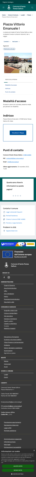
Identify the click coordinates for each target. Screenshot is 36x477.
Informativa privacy (10, 442)
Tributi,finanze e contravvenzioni (14, 342)
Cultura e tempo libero (10, 313)
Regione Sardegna (8, 2)
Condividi (6, 41)
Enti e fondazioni (9, 294)
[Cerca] (32, 8)
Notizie (6, 361)
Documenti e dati (9, 302)
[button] (17, 474)
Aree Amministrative (10, 288)
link (2, 462)
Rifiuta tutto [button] (18, 470)
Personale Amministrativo (11, 299)
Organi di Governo (9, 285)
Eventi (6, 377)
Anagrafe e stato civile (10, 310)
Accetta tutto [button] (18, 466)
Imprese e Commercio (10, 319)
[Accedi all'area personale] (29, 2)
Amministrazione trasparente (12, 439)
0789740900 (27, 155)
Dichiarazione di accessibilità (12, 447)
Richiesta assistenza (10, 431)
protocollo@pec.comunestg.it (15, 158)
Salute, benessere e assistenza (13, 348)
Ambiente (7, 345)
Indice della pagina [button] (11, 79)
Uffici (5, 291)
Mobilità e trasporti (9, 328)
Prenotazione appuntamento (12, 422)
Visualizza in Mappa (18, 133)
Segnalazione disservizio (11, 425)
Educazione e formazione (11, 337)
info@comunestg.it (13, 162)
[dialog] (18, 463)
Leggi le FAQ (7, 428)
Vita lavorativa (8, 316)
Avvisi (6, 367)
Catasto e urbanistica (10, 324)
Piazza (29, 15)
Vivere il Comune (13, 15)
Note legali (7, 444)
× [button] (34, 450)
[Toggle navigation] (3, 7)
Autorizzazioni (8, 351)
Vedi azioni (15, 41)
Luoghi (23, 15)
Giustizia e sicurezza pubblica (12, 340)
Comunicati (7, 364)
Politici (6, 296)
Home (4, 15)
